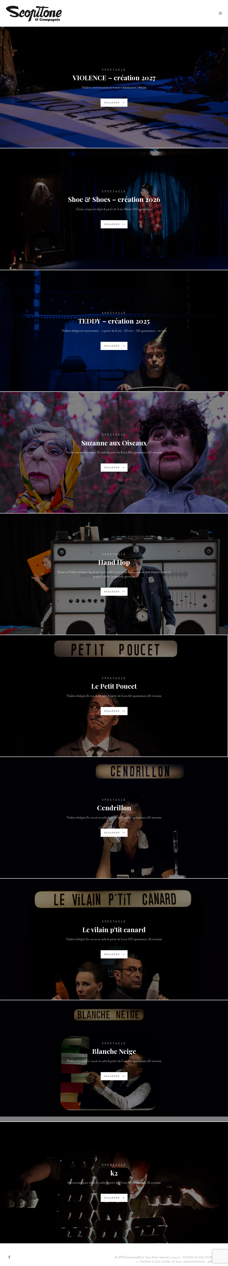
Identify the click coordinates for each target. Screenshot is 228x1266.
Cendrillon (114, 807)
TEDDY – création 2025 (114, 320)
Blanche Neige (114, 1051)
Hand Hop (114, 562)
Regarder (112, 102)
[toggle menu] (220, 13)
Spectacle (114, 70)
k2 (114, 1172)
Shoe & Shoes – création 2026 (114, 199)
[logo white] (34, 13)
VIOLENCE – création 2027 (114, 77)
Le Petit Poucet (114, 686)
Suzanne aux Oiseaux (114, 442)
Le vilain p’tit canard (114, 929)
